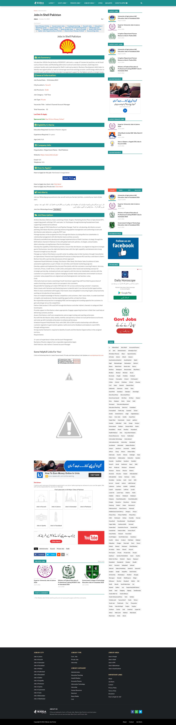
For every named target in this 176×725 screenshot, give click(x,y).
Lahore (124, 483)
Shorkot (119, 581)
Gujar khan (132, 417)
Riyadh (134, 562)
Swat (116, 590)
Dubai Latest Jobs (56, 28)
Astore (118, 357)
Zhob (118, 616)
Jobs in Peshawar (39, 683)
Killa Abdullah (133, 473)
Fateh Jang (121, 410)
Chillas (111, 382)
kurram (111, 483)
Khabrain (116, 467)
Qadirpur (111, 556)
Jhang (117, 451)
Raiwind (122, 559)
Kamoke (111, 461)
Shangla (136, 574)
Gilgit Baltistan (135, 413)
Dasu (132, 388)
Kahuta (125, 455)
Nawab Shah (133, 527)
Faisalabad (132, 407)
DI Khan (131, 398)
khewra (131, 470)
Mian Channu (122, 508)
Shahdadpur (121, 574)
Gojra (110, 417)
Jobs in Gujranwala (39, 689)
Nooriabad (128, 533)
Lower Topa (120, 492)
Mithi (110, 518)
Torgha (127, 606)
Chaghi (118, 376)
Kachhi (119, 455)
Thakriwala (120, 603)
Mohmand (117, 518)
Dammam (119, 388)
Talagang (122, 590)
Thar (127, 603)
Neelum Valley (121, 530)
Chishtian (124, 382)
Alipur (123, 354)
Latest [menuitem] (51, 3)
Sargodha (124, 571)
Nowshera (133, 537)
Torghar (134, 606)
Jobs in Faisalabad (39, 665)
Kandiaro (126, 461)
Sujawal (111, 587)
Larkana (119, 486)
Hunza (123, 436)
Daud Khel (112, 391)
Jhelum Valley (131, 451)
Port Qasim (112, 552)
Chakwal (132, 376)
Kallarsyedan (121, 458)
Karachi (48, 85)
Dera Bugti (136, 391)
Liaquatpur (118, 489)
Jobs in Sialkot (38, 677)
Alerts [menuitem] (109, 3)
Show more (101, 561)
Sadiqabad (125, 565)
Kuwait (117, 483)
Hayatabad (134, 429)
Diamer (138, 398)
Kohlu (133, 477)
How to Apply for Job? (114, 697)
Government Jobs (58, 26)
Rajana (129, 559)
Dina (110, 401)
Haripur (137, 423)
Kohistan (126, 477)
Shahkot (129, 574)
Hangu (130, 423)
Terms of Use (112, 691)
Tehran (136, 600)
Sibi (138, 581)
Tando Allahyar (124, 593)
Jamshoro (118, 448)
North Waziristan (123, 537)
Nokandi (120, 533)
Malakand (125, 496)
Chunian (137, 382)
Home (35, 10)
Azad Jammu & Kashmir (115, 360)
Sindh (47, 90)
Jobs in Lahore (38, 656)
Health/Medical (113, 432)
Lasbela (125, 486)
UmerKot (129, 609)
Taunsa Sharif (122, 600)
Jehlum (111, 451)
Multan (124, 518)
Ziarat (124, 616)
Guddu (124, 417)
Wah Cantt (118, 612)
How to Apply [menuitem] (120, 3)
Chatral (126, 379)
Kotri (130, 480)
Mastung (111, 505)
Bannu (134, 366)
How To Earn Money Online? (54, 119)
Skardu (116, 584)
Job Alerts (111, 682)
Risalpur (128, 562)
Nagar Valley (112, 524)
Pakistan (138, 540)
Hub (121, 432)
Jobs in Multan (38, 668)
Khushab (111, 473)
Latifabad (132, 486)
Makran (118, 496)
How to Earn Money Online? (74, 31)
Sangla (117, 571)
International (127, 439)
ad (109, 350)
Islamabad (132, 442)
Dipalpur (116, 401)
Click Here (76, 360)
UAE (123, 609)
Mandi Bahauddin (121, 499)
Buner (131, 372)
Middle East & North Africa (116, 511)
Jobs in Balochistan (113, 665)
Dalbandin (112, 388)
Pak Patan (130, 540)
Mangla (111, 502)
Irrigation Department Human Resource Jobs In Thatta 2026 (127, 34)
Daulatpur (120, 391)
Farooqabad (112, 410)
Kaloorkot (130, 458)
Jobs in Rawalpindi (39, 674)
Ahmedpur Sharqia (114, 354)
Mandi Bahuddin (132, 499)
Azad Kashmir (127, 360)
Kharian (125, 470)
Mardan (133, 502)
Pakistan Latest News (50, 29)
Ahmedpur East (132, 350)
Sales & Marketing (120, 568)
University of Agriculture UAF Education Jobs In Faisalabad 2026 (129, 17)
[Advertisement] (69, 478)
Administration (42, 10)
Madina (128, 492)
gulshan (135, 420)
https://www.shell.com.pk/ (49, 155)
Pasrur (138, 543)
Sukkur (117, 587)
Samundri (137, 568)
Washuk (125, 612)
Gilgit (127, 413)
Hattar (137, 426)
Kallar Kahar (112, 458)
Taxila (129, 600)
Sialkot (133, 581)
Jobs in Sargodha (39, 680)
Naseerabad (112, 527)
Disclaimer (111, 694)
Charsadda (119, 379)
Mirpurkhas (132, 515)
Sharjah (119, 578)
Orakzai (123, 540)
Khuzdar (118, 473)
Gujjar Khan (112, 420)
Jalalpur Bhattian (130, 445)
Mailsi (133, 492)
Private (43, 100)
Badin (135, 360)
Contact (110, 684)
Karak (117, 464)
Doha (122, 401)
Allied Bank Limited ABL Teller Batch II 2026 (130, 134)
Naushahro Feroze (123, 527)
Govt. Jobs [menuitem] (62, 3)
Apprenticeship (132, 354)
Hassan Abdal (129, 426)
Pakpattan (111, 543)
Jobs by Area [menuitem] (89, 3)
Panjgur (119, 543)
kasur (130, 464)
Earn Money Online (42, 26)
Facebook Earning (73, 26)
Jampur (111, 448)
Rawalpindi (120, 562)
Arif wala (111, 357)
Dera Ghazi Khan (113, 395)
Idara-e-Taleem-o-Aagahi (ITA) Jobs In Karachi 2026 (129, 143)
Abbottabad (115, 347)
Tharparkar (134, 603)
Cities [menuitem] (100, 3)
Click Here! (57, 184)
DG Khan (124, 398)
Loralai (133, 489)
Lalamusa (111, 486)
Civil (110, 385)
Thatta (110, 606)
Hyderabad (130, 436)
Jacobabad (112, 445)
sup (123, 587)
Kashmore (124, 464)
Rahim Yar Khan (113, 559)
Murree (138, 518)
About (110, 678)
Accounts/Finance (134, 347)
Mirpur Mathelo (122, 515)
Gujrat (128, 420)
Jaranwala (126, 448)
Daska (126, 388)
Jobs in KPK (111, 662)
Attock (124, 357)
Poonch (131, 549)
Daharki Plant (129, 385)
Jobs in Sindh (112, 659)
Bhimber (125, 372)
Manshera (126, 502)
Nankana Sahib (122, 524)
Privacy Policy (112, 688)
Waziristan (112, 616)
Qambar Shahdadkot (122, 556)
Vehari (110, 612)
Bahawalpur (127, 363)
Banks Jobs (127, 366)
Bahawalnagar (118, 363)
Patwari (117, 546)
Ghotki (111, 413)
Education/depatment (123, 404)
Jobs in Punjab (81, 29)
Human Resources (114, 436)
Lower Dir (111, 492)
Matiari (118, 505)
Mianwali (131, 508)
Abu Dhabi (124, 347)
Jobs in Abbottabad (39, 699)
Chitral (131, 382)
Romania (117, 565)
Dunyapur (111, 404)
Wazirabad (133, 612)
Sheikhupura (127, 578)
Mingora (128, 511)
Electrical (124, 407)
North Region (112, 537)
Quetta (138, 556)
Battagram (119, 369)
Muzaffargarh (131, 521)
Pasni (132, 543)
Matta (124, 505)
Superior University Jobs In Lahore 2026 (45, 581)
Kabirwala (111, 455)
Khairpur (124, 467)
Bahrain (136, 363)
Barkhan (111, 369)
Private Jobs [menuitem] (75, 3)
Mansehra (118, 502)
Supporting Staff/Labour (132, 587)
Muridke (131, 518)
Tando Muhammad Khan (115, 597)
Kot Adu (119, 480)
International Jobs (114, 442)
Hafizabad (118, 423)
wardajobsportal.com (96, 355)
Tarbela (132, 597)
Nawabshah (112, 530)
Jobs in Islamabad (39, 662)
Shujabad (126, 581)
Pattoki (111, 546)
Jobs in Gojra (37, 693)
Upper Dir (137, 609)
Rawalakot (112, 562)
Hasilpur (120, 426)
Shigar (135, 578)
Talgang (129, 590)
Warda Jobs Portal (50, 722)
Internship (124, 442)
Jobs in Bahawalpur (39, 695)
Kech (110, 467)
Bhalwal (118, 372)
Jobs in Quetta (38, 687)
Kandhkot (118, 461)
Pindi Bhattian (133, 546)
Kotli (125, 480)
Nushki (111, 540)
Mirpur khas (112, 515)
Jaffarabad (120, 445)
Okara (117, 540)
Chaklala (125, 376)
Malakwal (132, 496)
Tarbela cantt (112, 600)
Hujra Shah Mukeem (130, 432)
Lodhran (126, 489)
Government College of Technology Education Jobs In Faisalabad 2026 (93, 581)
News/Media (112, 533)
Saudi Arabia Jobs (67, 29)
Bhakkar (111, 372)
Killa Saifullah (112, 477)
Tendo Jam (112, 603)
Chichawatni (134, 379)
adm (114, 350)
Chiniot (117, 382)
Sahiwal (132, 565)
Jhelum (123, 451)
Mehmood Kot (113, 508)
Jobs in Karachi (38, 659)
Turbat (118, 609)
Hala (125, 423)
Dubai (128, 401)
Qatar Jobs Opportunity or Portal (50, 31)
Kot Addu (111, 480)
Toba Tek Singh (119, 606)
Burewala (111, 376)
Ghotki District (119, 413)
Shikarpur (111, 581)
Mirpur (135, 511)
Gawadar (128, 410)
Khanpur (111, 470)
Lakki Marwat (131, 483)
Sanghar (111, 571)
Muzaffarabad (121, 521)
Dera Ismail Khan (125, 395)
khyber (125, 473)
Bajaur (111, 366)
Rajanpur (135, 559)
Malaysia (111, 499)
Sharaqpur (112, 578)
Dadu (115, 385)
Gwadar (111, 423)
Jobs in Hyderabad (39, 671)
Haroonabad (112, 426)
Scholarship (112, 574)
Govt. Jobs (117, 417)
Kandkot (133, 461)
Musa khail (112, 521)
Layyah (111, 489)
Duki (134, 401)
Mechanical (131, 505)
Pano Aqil (126, 543)
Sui (133, 584)
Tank (126, 597)
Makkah (111, 496)
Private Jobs (60, 549)
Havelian (126, 429)
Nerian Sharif (131, 530)
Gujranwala (121, 420)
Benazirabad (127, 369)
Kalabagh (132, 455)
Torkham (111, 609)
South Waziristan (125, 584)
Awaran (130, 357)
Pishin (118, 549)
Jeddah (133, 448)
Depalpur (127, 391)
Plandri (124, 549)
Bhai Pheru (137, 369)
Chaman (111, 379)
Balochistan (118, 366)
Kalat (138, 455)
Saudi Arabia (133, 571)
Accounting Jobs (93, 31)
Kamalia (138, 458)
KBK (136, 464)
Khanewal (132, 467)
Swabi (110, 590)
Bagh (110, 363)
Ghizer (136, 410)
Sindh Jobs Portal (95, 29)
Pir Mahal (111, 549)
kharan (118, 470)
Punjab (112, 190)
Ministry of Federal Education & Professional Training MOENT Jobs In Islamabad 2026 (69, 582)
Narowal (131, 524)
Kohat (120, 477)
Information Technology (115, 439)
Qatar (131, 556)
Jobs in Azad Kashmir (114, 668)
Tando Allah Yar (113, 593)
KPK (129, 190)
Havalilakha (112, 429)
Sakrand (111, 568)
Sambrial (130, 568)
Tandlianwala (137, 590)
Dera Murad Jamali (114, 398)
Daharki (121, 385)
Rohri (110, 565)
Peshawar (124, 546)
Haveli (119, 429)
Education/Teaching (114, 407)
